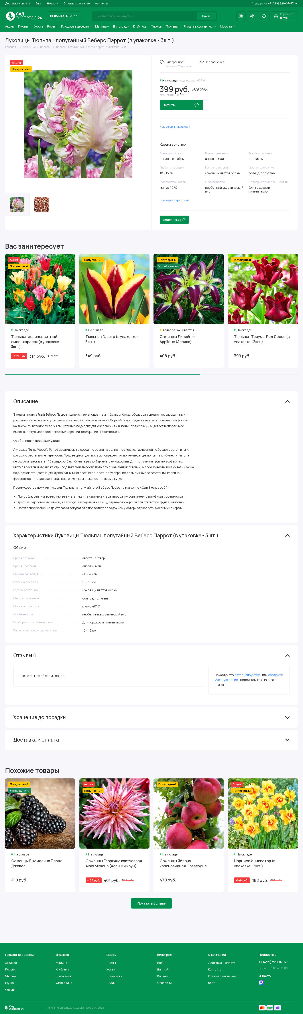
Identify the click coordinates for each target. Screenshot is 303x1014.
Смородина (64, 983)
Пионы (23, 26)
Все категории (65, 16)
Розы (51, 26)
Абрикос (11, 963)
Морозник (227, 26)
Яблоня (10, 976)
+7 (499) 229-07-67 (273, 3)
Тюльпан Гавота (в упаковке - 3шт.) (112, 339)
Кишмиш (163, 976)
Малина (101, 26)
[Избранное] (264, 16)
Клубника (140, 26)
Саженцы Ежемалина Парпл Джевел (36, 863)
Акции (9, 26)
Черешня (11, 990)
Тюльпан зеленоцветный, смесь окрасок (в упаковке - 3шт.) (36, 341)
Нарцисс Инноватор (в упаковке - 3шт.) (254, 863)
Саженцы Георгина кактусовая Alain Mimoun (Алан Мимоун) (114, 863)
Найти (206, 16)
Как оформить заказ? (175, 127)
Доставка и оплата (18, 3)
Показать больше (152, 903)
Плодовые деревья (75, 26)
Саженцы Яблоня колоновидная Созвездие (183, 863)
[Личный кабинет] (241, 16)
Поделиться (172, 220)
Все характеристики (174, 200)
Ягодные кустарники (199, 26)
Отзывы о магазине (76, 3)
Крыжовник (64, 976)
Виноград (120, 26)
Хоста (38, 26)
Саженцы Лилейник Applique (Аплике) (177, 339)
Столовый (164, 983)
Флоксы (156, 26)
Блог (39, 3)
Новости (52, 3)
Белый (161, 963)
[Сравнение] (252, 16)
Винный (162, 969)
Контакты (101, 3)
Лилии (111, 983)
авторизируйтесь (248, 675)
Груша (9, 983)
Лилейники (114, 976)
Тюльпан (172, 26)
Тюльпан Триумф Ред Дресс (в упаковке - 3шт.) (262, 339)
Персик (10, 969)
